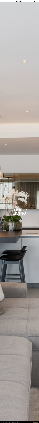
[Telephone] (5, 1)
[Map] (6, 1)
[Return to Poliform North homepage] (19, 1)
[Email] (4, 1)
